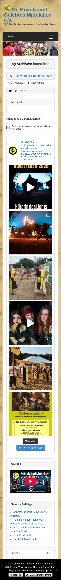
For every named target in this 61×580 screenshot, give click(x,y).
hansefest (24, 90)
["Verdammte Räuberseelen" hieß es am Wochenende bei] (30, 323)
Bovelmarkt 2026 (23, 535)
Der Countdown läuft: (25, 539)
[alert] (30, 127)
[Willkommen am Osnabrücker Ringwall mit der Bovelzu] (30, 278)
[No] (56, 569)
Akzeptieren (16, 575)
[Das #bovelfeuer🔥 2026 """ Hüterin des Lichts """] (30, 187)
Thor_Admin (37, 83)
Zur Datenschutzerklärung (38, 575)
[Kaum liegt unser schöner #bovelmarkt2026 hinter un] (30, 368)
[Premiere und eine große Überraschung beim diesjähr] (30, 232)
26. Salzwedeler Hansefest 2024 (30, 76)
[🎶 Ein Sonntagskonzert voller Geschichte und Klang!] (30, 414)
